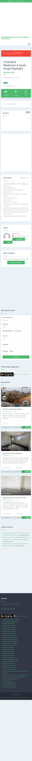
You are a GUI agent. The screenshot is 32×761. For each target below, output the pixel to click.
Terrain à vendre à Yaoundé (9, 637)
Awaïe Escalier (14, 411)
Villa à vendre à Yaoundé (9, 653)
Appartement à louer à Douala (10, 621)
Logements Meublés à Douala (10, 659)
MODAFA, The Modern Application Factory (20, 697)
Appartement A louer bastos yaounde (14, 497)
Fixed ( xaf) (18, 331)
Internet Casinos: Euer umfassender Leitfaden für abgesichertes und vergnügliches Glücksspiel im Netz (16, 539)
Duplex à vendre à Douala (9, 631)
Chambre (15, 86)
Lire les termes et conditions (10, 687)
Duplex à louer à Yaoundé (9, 627)
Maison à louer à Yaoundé (9, 665)
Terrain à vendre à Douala (9, 635)
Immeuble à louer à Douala (9, 643)
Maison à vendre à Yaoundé (9, 669)
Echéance (5, 344)
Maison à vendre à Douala (9, 667)
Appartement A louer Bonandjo (12, 453)
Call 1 (9, 242)
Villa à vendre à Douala (8, 651)
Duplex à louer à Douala (9, 629)
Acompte (5, 324)
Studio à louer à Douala (8, 655)
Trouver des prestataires (9, 683)
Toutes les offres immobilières (10, 679)
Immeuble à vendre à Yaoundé (10, 641)
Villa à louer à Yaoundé (8, 647)
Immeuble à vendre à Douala (10, 639)
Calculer (16, 357)
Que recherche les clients (9, 685)
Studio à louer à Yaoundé (9, 657)
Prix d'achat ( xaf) (8, 317)
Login (18, 1)
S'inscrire (23, 1)
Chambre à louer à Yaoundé (10, 625)
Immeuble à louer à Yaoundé (10, 645)
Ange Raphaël (15, 77)
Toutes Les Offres (16, 262)
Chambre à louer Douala (9, 623)
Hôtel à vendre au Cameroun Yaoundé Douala (14, 677)
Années (6, 351)
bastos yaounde (15, 500)
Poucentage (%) (8, 331)
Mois (11, 351)
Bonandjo (10, 455)
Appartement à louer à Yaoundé (11, 619)
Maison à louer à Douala (9, 663)
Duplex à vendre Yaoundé (9, 633)
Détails (27, 427)
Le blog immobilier (7, 681)
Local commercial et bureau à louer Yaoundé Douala (16, 675)
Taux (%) (5, 336)
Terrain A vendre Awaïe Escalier (12, 409)
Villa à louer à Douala (8, 649)
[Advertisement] (16, 18)
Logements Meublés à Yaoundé (11, 661)
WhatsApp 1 (20, 239)
